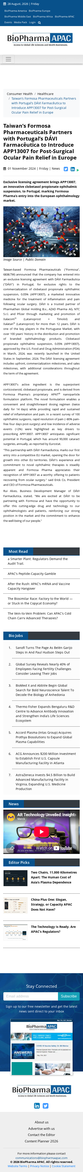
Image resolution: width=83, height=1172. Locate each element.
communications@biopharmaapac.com (41, 1158)
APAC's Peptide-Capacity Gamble (32, 560)
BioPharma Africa (43, 16)
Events (8, 22)
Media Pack (20, 22)
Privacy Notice (39, 1166)
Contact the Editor (41, 1134)
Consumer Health (20, 94)
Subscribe (69, 996)
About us (41, 1122)
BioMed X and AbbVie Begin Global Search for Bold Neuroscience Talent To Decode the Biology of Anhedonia (45, 690)
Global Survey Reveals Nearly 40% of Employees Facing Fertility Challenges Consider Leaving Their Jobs (43, 669)
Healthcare (45, 94)
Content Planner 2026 (41, 1141)
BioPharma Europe (39, 10)
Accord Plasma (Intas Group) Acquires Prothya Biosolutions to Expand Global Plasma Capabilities (44, 737)
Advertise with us (41, 1128)
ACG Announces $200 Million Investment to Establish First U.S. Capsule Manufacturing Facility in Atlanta (46, 758)
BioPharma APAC (64, 16)
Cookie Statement (63, 1166)
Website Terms (17, 1166)
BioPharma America (15, 10)
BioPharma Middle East (17, 16)
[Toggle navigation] (8, 59)
